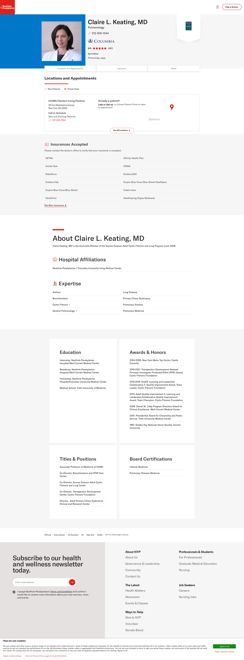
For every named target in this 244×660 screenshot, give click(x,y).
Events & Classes (136, 603)
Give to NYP (133, 617)
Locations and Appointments (70, 68)
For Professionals (190, 557)
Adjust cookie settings (12, 656)
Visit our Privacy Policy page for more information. (46, 656)
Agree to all (224, 646)
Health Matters (135, 590)
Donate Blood (134, 630)
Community (133, 570)
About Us (131, 557)
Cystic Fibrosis (60, 304)
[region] (172, 110)
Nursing (184, 570)
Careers (184, 590)
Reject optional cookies (224, 651)
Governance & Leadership (142, 563)
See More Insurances (54, 205)
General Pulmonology (64, 310)
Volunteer (131, 624)
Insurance (122, 68)
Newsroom (132, 597)
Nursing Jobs (187, 597)
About (173, 68)
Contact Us (132, 576)
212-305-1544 (100, 33)
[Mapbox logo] (154, 119)
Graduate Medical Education (198, 563)
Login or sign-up (105, 104)
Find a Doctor (231, 7)
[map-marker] (172, 107)
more (103, 58)
